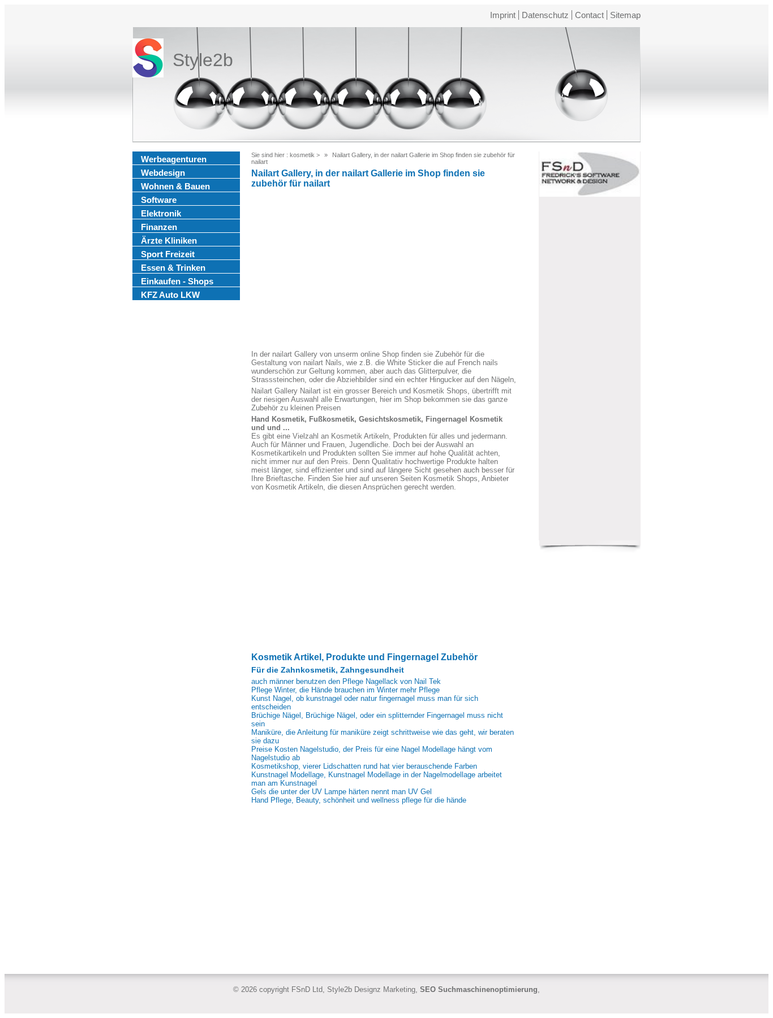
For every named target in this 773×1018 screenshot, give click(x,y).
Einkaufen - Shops (177, 281)
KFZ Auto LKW (170, 295)
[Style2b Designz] (148, 60)
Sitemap (625, 15)
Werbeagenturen (174, 159)
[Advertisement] (384, 271)
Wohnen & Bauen (175, 186)
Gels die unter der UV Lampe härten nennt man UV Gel (341, 791)
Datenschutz (545, 15)
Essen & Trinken (173, 267)
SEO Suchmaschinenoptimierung (479, 989)
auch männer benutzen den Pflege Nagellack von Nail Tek (346, 681)
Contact (589, 15)
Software (159, 200)
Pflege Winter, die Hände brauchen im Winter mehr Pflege (345, 690)
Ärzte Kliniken (169, 240)
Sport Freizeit (168, 254)
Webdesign (163, 172)
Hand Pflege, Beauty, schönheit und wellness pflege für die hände (358, 800)
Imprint (503, 15)
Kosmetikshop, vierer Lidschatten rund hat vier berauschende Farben (364, 766)
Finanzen (159, 227)
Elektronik (161, 213)
